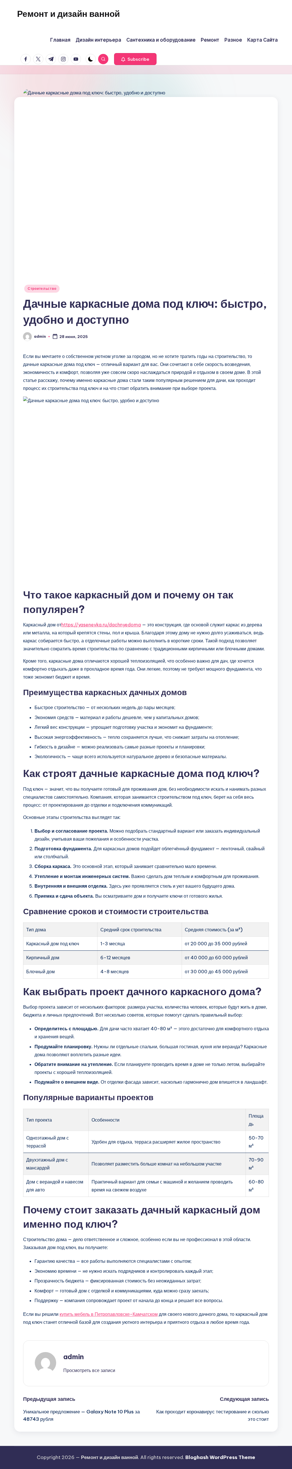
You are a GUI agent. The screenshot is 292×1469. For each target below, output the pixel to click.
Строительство (42, 288)
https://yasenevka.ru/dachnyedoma (101, 625)
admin (73, 1356)
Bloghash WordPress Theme (220, 1457)
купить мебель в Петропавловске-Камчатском (109, 1314)
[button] (135, 59)
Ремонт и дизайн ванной (68, 13)
